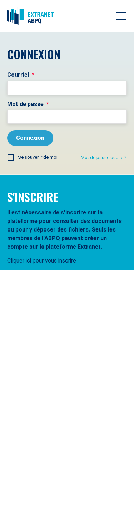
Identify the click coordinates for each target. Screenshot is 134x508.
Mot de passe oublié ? (104, 157)
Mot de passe (28, 104)
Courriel (20, 74)
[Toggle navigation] (121, 16)
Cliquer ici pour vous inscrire (41, 260)
